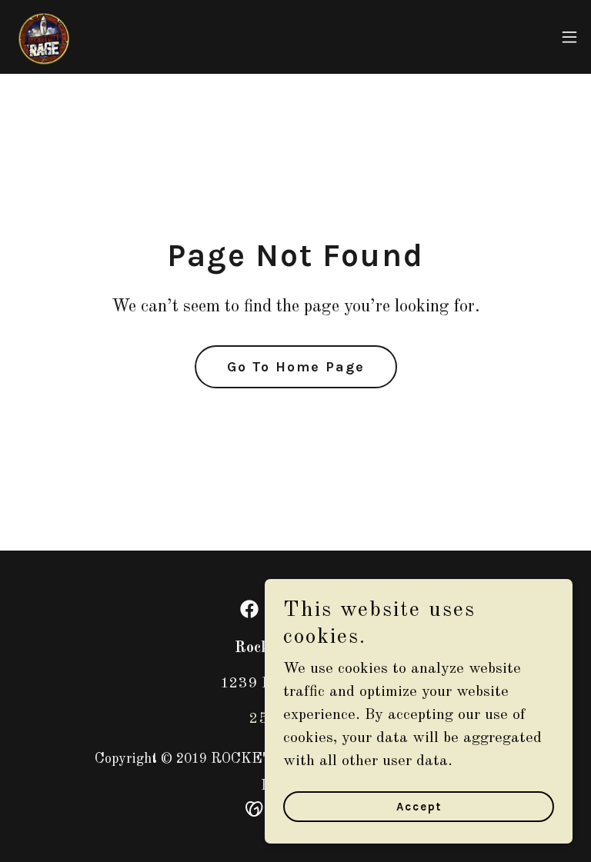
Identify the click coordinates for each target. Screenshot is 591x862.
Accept (419, 807)
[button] (569, 37)
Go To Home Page (296, 366)
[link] (43, 37)
